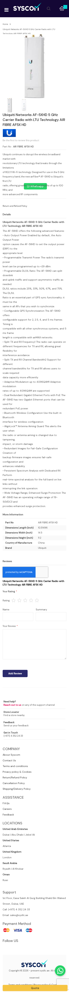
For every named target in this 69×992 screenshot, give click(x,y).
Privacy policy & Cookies (17, 771)
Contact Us (9, 760)
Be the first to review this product (21, 140)
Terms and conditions (15, 766)
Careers (7, 809)
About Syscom (11, 754)
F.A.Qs (6, 803)
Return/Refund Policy (15, 777)
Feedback (8, 814)
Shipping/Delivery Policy (17, 788)
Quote (35, 988)
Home (5, 24)
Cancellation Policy (14, 783)
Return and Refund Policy (15, 205)
